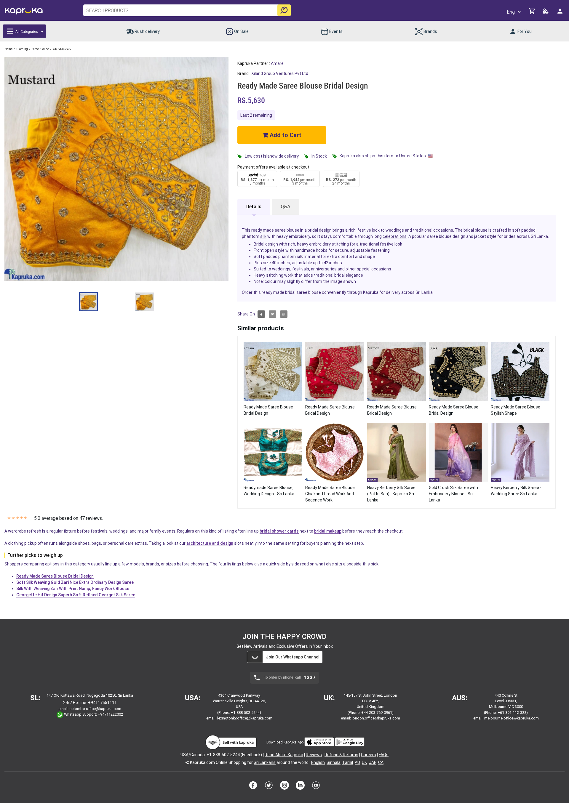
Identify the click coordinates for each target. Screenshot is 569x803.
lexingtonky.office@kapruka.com (244, 718)
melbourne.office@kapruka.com (511, 718)
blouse (481, 230)
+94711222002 (110, 714)
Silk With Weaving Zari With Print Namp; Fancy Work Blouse (72, 588)
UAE (372, 762)
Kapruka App (293, 742)
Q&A (285, 206)
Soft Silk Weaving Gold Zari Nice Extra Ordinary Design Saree (75, 582)
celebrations (395, 236)
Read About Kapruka (284, 754)
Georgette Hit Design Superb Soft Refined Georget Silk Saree (75, 594)
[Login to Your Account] (560, 13)
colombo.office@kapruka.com (95, 708)
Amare (277, 63)
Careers (368, 754)
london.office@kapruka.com (376, 718)
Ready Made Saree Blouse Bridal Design (55, 576)
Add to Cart (284, 135)
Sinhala (334, 762)
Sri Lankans (265, 762)
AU (357, 762)
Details (253, 206)
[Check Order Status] (546, 13)
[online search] (284, 10)
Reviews (314, 754)
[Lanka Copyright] (187, 762)
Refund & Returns (341, 754)
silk (263, 236)
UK (364, 762)
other (351, 269)
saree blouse (287, 230)
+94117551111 (102, 702)
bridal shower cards (279, 531)
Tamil (347, 762)
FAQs (384, 754)
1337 (310, 677)
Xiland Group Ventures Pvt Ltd (279, 73)
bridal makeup (327, 531)
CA (380, 762)
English (318, 762)
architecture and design (209, 543)
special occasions (374, 269)
